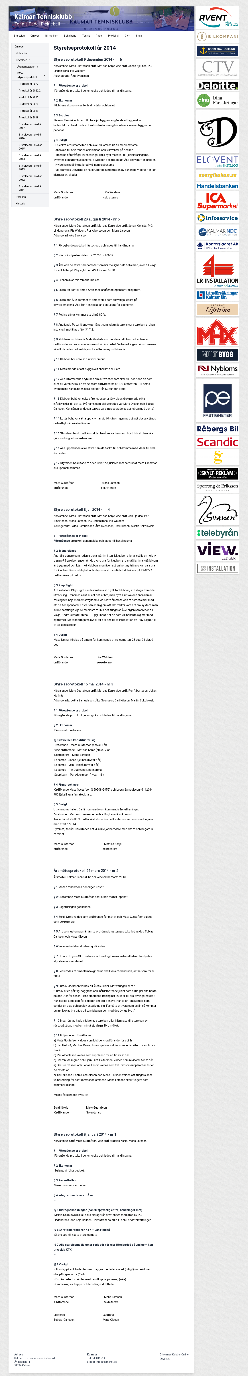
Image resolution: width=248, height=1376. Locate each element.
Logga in (165, 1358)
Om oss (19, 46)
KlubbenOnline (180, 1354)
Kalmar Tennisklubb (43, 17)
